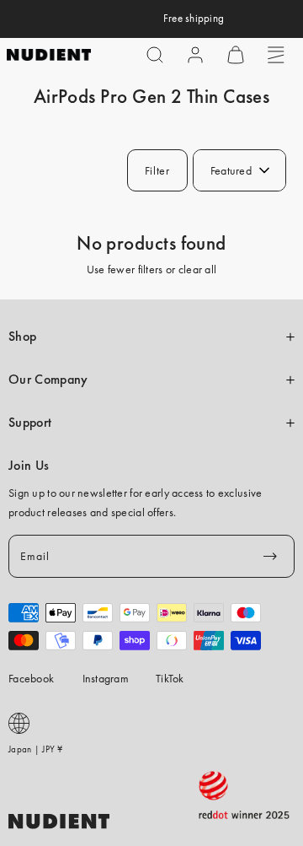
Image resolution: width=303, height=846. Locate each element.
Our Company (48, 379)
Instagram (106, 678)
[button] (155, 55)
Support (29, 422)
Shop (22, 336)
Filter (157, 170)
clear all (197, 269)
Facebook (31, 678)
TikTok (170, 678)
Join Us (28, 465)
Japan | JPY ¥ (35, 749)
